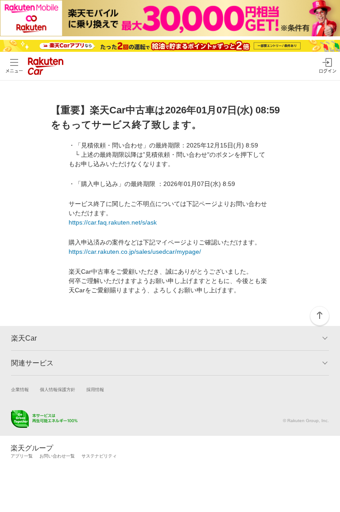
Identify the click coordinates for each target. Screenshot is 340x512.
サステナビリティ (99, 456)
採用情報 (95, 389)
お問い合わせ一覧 (57, 456)
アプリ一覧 (22, 456)
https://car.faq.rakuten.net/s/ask (113, 222)
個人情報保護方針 (57, 389)
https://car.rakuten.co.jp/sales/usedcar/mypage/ (135, 251)
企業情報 (20, 389)
